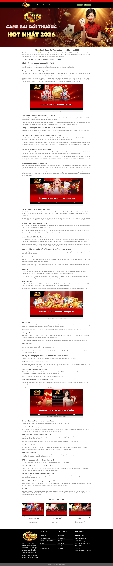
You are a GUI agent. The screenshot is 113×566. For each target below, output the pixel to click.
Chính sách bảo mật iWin (45, 538)
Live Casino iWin (61, 538)
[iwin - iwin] (28, 5)
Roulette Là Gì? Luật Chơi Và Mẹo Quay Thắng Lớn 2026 (80, 517)
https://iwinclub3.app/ (55, 59)
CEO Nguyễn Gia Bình (45, 548)
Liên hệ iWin (42, 543)
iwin (40, 4)
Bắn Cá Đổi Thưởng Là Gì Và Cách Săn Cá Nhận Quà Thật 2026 (33, 517)
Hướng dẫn (44, 4)
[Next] (91, 515)
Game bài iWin (60, 543)
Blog (59, 4)
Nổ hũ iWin (60, 540)
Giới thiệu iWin (43, 535)
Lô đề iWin (59, 545)
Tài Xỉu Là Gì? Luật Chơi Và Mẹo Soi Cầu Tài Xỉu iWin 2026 (56, 517)
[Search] (37, 5)
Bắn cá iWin (60, 548)
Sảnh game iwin (52, 4)
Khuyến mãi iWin (44, 545)
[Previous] (22, 515)
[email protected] (82, 538)
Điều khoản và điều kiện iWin (46, 540)
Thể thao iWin (60, 535)
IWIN (23, 544)
